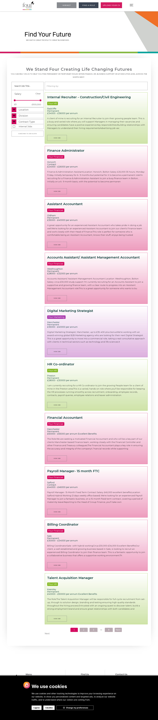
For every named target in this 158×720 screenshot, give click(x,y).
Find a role (88, 5)
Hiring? (67, 5)
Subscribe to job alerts (27, 133)
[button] (131, 5)
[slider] (15, 100)
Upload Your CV (111, 5)
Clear (38, 93)
